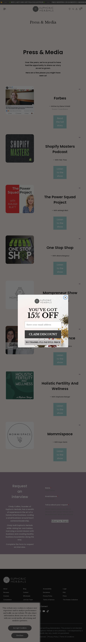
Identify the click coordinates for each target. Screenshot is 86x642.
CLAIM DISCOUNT (43, 334)
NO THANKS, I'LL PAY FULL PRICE (43, 342)
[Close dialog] (65, 297)
